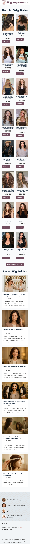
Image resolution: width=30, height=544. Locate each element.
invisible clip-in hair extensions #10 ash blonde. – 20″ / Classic (22, 190)
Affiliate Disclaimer (17, 542)
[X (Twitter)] (4, 523)
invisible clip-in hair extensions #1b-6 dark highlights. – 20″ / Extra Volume (8, 33)
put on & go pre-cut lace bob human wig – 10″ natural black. (22, 159)
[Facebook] (2, 523)
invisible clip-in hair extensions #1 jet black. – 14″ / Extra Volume (22, 251)
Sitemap (4, 542)
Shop (10, 529)
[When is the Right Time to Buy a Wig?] (4, 505)
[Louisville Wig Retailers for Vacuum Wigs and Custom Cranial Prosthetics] (15, 355)
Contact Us (9, 542)
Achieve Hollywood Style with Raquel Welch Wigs (16, 510)
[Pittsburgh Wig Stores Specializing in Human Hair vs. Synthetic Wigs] (15, 390)
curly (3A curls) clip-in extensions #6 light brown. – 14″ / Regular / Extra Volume (8, 190)
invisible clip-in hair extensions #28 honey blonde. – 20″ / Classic (8, 97)
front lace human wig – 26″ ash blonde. (22, 97)
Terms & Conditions (12, 541)
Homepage (20, 527)
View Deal (5, 41)
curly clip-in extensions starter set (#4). (22, 32)
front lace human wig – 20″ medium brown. (8, 65)
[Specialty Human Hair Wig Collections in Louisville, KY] (15, 318)
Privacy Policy (21, 541)
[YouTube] (6, 523)
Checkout (14, 527)
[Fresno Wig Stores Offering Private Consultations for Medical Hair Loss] (15, 425)
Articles (4, 527)
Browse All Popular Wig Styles (15, 264)
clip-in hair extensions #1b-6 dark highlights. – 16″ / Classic (8, 159)
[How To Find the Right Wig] (4, 500)
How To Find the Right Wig (14, 500)
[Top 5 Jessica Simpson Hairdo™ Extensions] (4, 516)
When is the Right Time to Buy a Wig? (16, 505)
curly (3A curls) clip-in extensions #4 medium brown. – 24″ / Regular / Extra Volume (22, 66)
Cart (9, 527)
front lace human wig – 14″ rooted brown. (22, 220)
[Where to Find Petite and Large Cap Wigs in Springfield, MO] (15, 462)
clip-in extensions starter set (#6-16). (8, 220)
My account (5, 529)
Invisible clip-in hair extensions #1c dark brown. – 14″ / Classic (8, 251)
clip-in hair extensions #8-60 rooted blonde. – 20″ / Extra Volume (22, 128)
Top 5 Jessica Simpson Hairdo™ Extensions (15, 516)
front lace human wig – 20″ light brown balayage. (8, 128)
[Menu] (27, 2)
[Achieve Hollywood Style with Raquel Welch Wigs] (4, 511)
